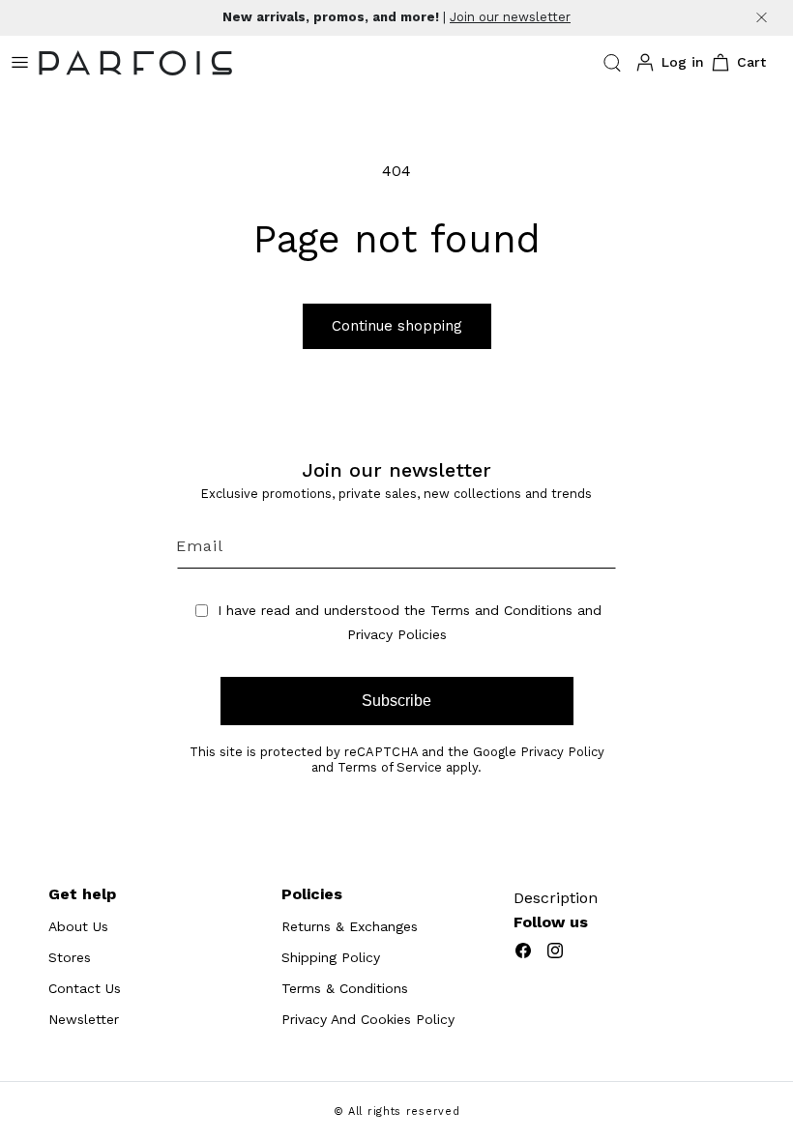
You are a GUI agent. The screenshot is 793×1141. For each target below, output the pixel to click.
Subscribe (396, 700)
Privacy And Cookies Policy (368, 1019)
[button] (612, 63)
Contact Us (84, 988)
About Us (78, 926)
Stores (69, 957)
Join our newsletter (510, 17)
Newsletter (83, 1019)
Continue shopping (397, 326)
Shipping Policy (330, 957)
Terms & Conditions (344, 988)
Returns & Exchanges (349, 926)
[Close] (761, 18)
